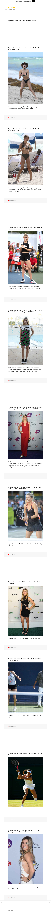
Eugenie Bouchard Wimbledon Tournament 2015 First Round (25, 754)
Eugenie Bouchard (12, 117)
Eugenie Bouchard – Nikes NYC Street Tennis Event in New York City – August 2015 (25, 488)
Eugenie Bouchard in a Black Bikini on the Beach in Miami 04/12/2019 (24, 48)
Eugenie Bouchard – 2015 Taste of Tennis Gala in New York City (25, 582)
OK (33, 1)
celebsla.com (9, 7)
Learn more (28, 1)
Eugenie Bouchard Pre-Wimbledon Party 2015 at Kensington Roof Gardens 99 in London (23, 831)
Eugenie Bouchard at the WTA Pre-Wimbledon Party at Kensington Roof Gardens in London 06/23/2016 (25, 408)
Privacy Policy (11, 910)
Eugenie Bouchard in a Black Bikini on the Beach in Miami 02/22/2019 (24, 129)
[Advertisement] (25, 33)
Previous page (1, 901)
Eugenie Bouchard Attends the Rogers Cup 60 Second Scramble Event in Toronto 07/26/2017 (25, 228)
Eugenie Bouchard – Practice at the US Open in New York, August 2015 (24, 659)
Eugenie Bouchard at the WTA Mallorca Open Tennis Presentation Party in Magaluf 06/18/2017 (25, 311)
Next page (49, 901)
